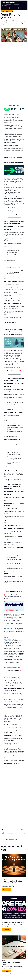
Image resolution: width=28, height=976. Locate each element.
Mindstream (13, 353)
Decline (22, 8)
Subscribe (10, 839)
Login (6, 839)
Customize (14, 8)
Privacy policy (9, 4)
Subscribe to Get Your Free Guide (12, 367)
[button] (6, 889)
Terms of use (16, 4)
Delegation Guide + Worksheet (13, 187)
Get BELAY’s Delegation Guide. (11, 211)
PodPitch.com (7, 628)
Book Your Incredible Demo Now (12, 667)
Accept (5, 8)
